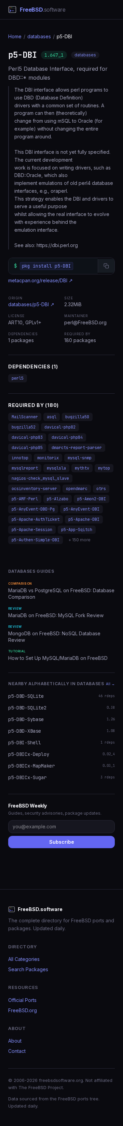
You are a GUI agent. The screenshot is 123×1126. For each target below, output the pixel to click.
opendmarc (76, 488)
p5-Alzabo (57, 499)
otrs (101, 488)
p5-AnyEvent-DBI (81, 509)
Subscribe (61, 842)
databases (39, 36)
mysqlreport (25, 468)
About (15, 1041)
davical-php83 (27, 437)
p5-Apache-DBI (83, 519)
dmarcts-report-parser (77, 447)
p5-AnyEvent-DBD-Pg (33, 509)
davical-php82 (60, 427)
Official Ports (22, 1000)
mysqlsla (56, 468)
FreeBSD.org (22, 1010)
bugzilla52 (24, 427)
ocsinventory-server (34, 488)
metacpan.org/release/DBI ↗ (40, 280)
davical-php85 (27, 447)
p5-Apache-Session (32, 529)
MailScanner (25, 417)
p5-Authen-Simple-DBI (35, 540)
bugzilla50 (77, 417)
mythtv (82, 468)
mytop (104, 468)
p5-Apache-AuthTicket (35, 519)
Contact (17, 1051)
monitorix (48, 458)
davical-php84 (67, 437)
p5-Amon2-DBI (91, 499)
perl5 (18, 378)
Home (15, 36)
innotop (20, 458)
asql (51, 417)
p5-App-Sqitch (76, 529)
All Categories (24, 959)
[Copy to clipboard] (106, 266)
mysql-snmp (80, 458)
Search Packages (28, 969)
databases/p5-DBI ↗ (31, 304)
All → (110, 684)
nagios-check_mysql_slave (40, 478)
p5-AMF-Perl (25, 499)
